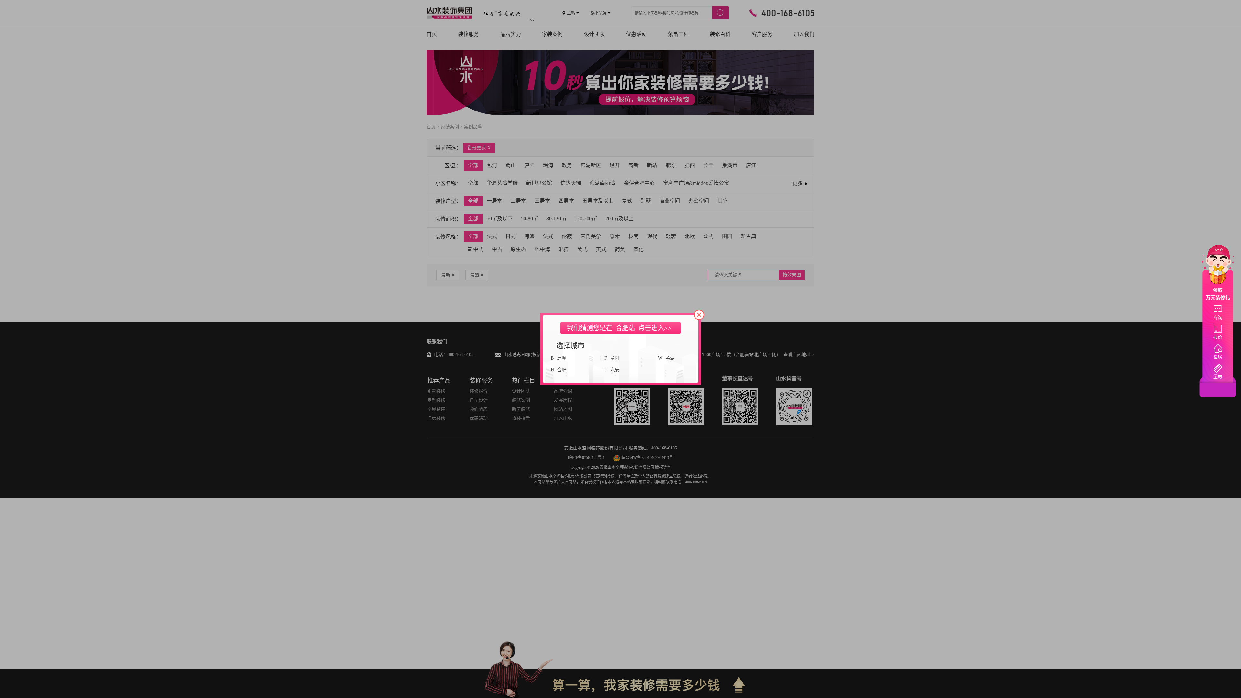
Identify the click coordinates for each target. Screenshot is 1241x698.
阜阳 (614, 358)
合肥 (561, 369)
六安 (615, 369)
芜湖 (669, 358)
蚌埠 (561, 358)
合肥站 (625, 328)
